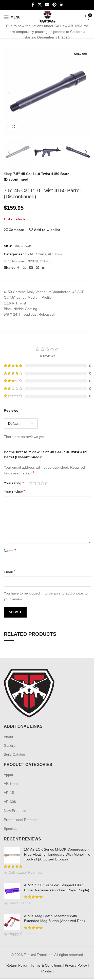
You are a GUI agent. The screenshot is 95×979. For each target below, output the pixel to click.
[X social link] (39, 5)
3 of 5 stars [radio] (39, 483)
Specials (10, 829)
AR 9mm (55, 254)
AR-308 (10, 802)
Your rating (14, 483)
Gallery (9, 745)
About (8, 737)
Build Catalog (14, 754)
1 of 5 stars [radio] (31, 483)
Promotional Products (21, 820)
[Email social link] (47, 5)
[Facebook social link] (33, 5)
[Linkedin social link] (61, 5)
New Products (15, 811)
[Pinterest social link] (54, 5)
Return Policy (17, 965)
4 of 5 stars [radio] (42, 483)
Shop (8, 174)
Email (9, 572)
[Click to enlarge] (13, 126)
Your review (14, 491)
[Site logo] (47, 17)
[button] (9, 92)
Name (10, 550)
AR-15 (9, 793)
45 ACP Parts (35, 254)
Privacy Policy (76, 965)
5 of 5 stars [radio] (46, 483)
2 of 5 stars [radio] (35, 483)
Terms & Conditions (46, 965)
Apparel (10, 775)
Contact (47, 971)
